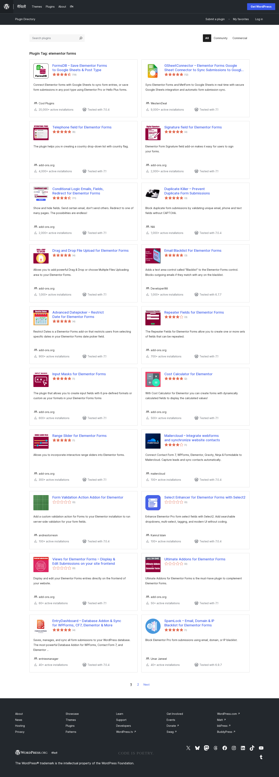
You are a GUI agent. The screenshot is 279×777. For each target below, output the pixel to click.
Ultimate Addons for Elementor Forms (194, 559)
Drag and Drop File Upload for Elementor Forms (90, 250)
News (18, 719)
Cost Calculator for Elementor (188, 374)
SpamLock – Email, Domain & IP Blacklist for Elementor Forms (189, 623)
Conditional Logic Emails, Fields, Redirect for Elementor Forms (78, 191)
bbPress (224, 725)
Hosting (20, 725)
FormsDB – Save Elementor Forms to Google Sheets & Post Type (79, 68)
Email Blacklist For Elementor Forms (192, 250)
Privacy (19, 731)
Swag (172, 731)
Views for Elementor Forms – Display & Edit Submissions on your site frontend (83, 561)
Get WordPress (261, 6)
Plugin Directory (25, 19)
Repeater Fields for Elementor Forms (194, 312)
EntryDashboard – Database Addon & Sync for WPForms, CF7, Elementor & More (86, 623)
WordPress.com (228, 713)
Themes (71, 719)
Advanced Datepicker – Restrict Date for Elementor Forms (78, 314)
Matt (221, 719)
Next (146, 684)
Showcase (72, 713)
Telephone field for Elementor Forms (82, 127)
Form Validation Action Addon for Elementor (87, 497)
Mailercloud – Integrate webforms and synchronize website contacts (192, 438)
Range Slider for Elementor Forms (79, 436)
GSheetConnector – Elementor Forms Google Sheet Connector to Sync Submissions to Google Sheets (203, 68)
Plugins (70, 725)
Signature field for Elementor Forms (193, 127)
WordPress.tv (126, 731)
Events (171, 719)
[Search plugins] (81, 38)
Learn (119, 713)
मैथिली (54, 752)
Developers (123, 725)
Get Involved (175, 713)
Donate (173, 725)
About (19, 713)
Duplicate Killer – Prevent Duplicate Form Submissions (187, 191)
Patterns (71, 731)
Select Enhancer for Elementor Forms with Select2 (204, 497)
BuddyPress (226, 731)
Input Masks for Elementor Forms (79, 374)
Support (121, 719)
